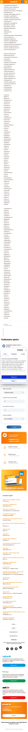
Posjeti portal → (14, 665)
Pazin (5, 149)
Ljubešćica (6, 132)
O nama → (14, 715)
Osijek (5, 147)
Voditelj (5, 309)
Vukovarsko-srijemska (9, 83)
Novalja (5, 142)
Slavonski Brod (7, 172)
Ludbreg (6, 133)
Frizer (5, 235)
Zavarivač (6, 316)
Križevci (6, 126)
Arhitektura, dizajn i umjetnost (10, 7)
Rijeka (5, 162)
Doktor (5, 226)
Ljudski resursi (7, 21)
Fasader (6, 231)
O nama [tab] (23, 354)
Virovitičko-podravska (9, 82)
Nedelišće (6, 137)
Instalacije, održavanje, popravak (11, 19)
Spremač (6, 293)
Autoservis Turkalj (12, 519)
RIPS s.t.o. (13, 558)
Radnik (5, 277)
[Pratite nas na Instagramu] (16, 649)
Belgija (5, 96)
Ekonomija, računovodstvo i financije (12, 10)
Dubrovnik (6, 105)
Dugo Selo (6, 109)
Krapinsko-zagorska (8, 64)
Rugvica (6, 165)
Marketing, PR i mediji (9, 24)
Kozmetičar (6, 247)
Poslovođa (6, 272)
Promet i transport (8, 37)
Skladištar (6, 286)
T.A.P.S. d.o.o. (11, 500)
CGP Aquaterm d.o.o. (9, 602)
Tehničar (6, 302)
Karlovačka (6, 60)
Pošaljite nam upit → (14, 723)
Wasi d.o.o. (6, 530)
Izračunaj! (14, 427)
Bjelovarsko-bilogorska (9, 53)
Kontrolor (6, 245)
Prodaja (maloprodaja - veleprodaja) (12, 35)
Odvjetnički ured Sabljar (9, 514)
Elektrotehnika (7, 12)
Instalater (6, 236)
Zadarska (6, 85)
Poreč (5, 155)
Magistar (6, 254)
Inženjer (6, 238)
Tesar (5, 305)
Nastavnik (6, 261)
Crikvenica (6, 102)
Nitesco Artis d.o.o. (12, 583)
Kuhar (5, 250)
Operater (6, 266)
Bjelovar (6, 98)
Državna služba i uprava (9, 9)
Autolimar (6, 215)
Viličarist (6, 307)
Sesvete (6, 169)
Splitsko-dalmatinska (8, 78)
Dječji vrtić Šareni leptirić (11, 587)
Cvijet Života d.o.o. (11, 553)
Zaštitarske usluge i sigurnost (10, 46)
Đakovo (5, 110)
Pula (5, 160)
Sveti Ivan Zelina (7, 179)
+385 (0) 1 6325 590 (13, 441)
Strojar (5, 296)
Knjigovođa (6, 240)
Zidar (5, 318)
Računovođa (7, 275)
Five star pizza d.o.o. (8, 597)
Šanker (5, 300)
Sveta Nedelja (7, 177)
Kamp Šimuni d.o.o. (7, 549)
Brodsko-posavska (8, 55)
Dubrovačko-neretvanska (9, 57)
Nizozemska (6, 139)
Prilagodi (13, 380)
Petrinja (5, 153)
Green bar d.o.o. (6, 534)
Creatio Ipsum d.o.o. (10, 505)
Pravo (5, 33)
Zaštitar (5, 314)
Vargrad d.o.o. (14, 525)
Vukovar (6, 195)
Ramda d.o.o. (6, 578)
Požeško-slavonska (8, 71)
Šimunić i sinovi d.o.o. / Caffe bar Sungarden (12, 592)
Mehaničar (6, 256)
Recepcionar (7, 279)
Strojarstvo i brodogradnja (10, 40)
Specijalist (6, 291)
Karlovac (6, 119)
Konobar (6, 243)
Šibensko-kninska (8, 74)
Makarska (6, 135)
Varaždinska (7, 80)
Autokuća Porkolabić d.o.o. (11, 544)
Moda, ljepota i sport (8, 26)
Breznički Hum (7, 100)
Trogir (5, 185)
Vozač (5, 312)
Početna (6, 324)
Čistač (5, 222)
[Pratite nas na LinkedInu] (12, 649)
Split (5, 176)
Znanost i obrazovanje (9, 49)
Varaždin (6, 186)
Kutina (5, 128)
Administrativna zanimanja (10, 5)
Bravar (5, 220)
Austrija (5, 94)
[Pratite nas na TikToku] (20, 648)
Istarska (6, 59)
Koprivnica (6, 121)
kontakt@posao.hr (13, 439)
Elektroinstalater (7, 229)
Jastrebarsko (7, 117)
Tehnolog (6, 303)
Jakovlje (6, 116)
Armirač (6, 212)
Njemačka (6, 140)
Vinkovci (6, 190)
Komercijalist (7, 242)
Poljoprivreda (7, 31)
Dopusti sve (14, 377)
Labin (5, 130)
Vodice (5, 192)
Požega (5, 156)
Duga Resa (6, 107)
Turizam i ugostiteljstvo (9, 42)
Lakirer (5, 252)
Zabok (5, 197)
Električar (6, 228)
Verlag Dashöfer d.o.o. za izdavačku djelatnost (13, 573)
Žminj (5, 204)
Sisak (5, 170)
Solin (5, 174)
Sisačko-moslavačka (8, 76)
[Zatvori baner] (25, 350)
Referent (6, 281)
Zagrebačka (6, 89)
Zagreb (5, 200)
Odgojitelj (6, 265)
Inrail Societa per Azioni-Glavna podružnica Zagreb (12, 607)
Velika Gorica (7, 188)
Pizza (5, 268)
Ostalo (5, 30)
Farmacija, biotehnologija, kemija (11, 14)
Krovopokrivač (7, 249)
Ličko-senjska (7, 66)
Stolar (5, 295)
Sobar (5, 288)
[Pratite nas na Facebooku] (7, 649)
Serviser (6, 284)
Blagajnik (6, 219)
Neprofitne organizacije (9, 28)
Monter (5, 259)
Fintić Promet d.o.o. (9, 563)
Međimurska (7, 67)
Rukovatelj (6, 282)
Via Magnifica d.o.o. (14, 613)
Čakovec (6, 103)
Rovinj (5, 163)
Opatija (5, 146)
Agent (5, 210)
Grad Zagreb (7, 87)
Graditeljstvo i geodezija (9, 16)
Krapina (6, 123)
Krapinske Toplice (8, 125)
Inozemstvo (6, 90)
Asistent (6, 213)
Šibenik (5, 181)
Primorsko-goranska (8, 73)
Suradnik (6, 298)
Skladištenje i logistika (9, 39)
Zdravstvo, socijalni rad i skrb (10, 47)
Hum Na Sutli (7, 112)
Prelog (5, 158)
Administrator (7, 208)
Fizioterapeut (7, 233)
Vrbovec (6, 193)
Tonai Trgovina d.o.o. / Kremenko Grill (11, 510)
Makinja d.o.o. (9, 539)
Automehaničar (7, 217)
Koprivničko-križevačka (9, 62)
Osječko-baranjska (8, 69)
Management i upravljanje (9, 23)
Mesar (5, 258)
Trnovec (6, 183)
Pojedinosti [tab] (14, 354)
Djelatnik (6, 224)
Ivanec (5, 114)
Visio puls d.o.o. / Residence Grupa (10, 567)
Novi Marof (6, 144)
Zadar (5, 199)
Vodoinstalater (7, 311)
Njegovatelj (6, 263)
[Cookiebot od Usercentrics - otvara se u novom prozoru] (17, 350)
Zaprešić (6, 202)
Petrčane (6, 151)
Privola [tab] (5, 354)
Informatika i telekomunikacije (10, 17)
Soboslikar (6, 289)
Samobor (6, 167)
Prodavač (6, 273)
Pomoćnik (6, 270)
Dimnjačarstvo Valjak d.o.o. (9, 618)
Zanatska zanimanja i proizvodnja (11, 44)
